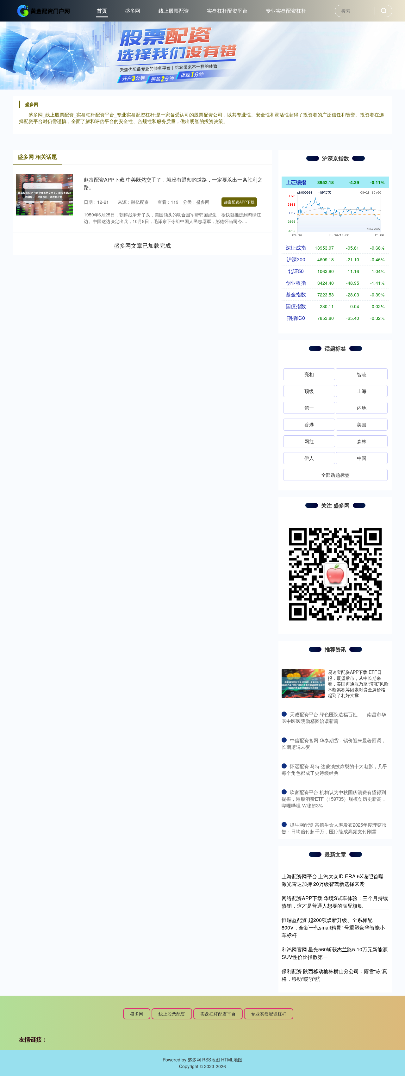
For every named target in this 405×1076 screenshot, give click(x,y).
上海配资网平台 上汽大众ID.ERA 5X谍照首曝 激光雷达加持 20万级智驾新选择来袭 (332, 880)
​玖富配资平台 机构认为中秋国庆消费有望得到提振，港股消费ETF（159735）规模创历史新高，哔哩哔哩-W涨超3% (334, 799)
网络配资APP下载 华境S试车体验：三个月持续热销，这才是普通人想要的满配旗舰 (335, 901)
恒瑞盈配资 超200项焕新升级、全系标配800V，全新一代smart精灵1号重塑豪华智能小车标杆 (333, 927)
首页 (102, 10)
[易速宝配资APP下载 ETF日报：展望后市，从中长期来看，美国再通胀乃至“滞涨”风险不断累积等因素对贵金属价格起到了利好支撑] (303, 683)
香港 (309, 424)
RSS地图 (211, 1059)
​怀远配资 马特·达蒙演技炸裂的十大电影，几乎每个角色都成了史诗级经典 (334, 769)
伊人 (309, 458)
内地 (361, 407)
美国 (361, 424)
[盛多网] (44, 10)
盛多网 (132, 10)
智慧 (361, 374)
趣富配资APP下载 (239, 201)
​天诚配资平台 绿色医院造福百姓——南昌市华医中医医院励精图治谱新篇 (334, 717)
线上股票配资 (174, 10)
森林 (361, 441)
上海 (361, 391)
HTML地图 (231, 1059)
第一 (309, 407)
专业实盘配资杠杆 (286, 10)
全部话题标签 (335, 474)
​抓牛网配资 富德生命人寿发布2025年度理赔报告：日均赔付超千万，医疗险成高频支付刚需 (334, 828)
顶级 (309, 391)
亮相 (309, 374)
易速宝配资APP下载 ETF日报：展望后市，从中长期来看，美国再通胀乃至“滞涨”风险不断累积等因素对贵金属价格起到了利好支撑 (358, 683)
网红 (309, 441)
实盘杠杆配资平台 (227, 10)
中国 (361, 458)
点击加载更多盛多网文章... (142, 245)
